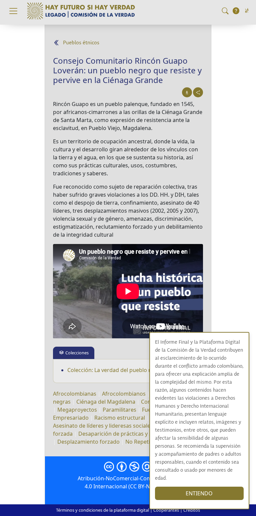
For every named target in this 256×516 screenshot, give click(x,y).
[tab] (73, 353)
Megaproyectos (77, 409)
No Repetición (143, 441)
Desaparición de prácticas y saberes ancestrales (138, 433)
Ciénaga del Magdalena (105, 401)
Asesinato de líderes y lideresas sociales (103, 425)
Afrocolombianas (74, 393)
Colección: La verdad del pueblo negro (115, 370)
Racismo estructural (119, 417)
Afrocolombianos (124, 393)
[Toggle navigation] (13, 11)
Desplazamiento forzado (88, 441)
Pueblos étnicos (81, 43)
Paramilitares (119, 409)
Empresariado (71, 417)
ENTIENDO (199, 493)
